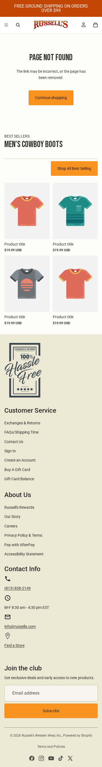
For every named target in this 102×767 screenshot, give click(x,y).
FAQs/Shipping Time (21, 432)
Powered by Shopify (77, 735)
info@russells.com (20, 626)
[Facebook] (32, 758)
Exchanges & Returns (22, 423)
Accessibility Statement (24, 554)
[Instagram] (41, 758)
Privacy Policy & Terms (23, 535)
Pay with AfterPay (19, 545)
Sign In (10, 451)
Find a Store (14, 645)
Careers (10, 526)
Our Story (12, 516)
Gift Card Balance (19, 479)
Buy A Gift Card (17, 469)
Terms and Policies (51, 747)
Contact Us (13, 442)
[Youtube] (51, 758)
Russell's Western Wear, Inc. (42, 735)
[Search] (18, 25)
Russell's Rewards (19, 507)
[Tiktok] (60, 758)
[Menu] (6, 25)
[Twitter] (70, 758)
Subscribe (51, 711)
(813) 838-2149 (17, 588)
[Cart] (95, 25)
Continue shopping (51, 98)
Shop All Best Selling (74, 168)
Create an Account (20, 460)
